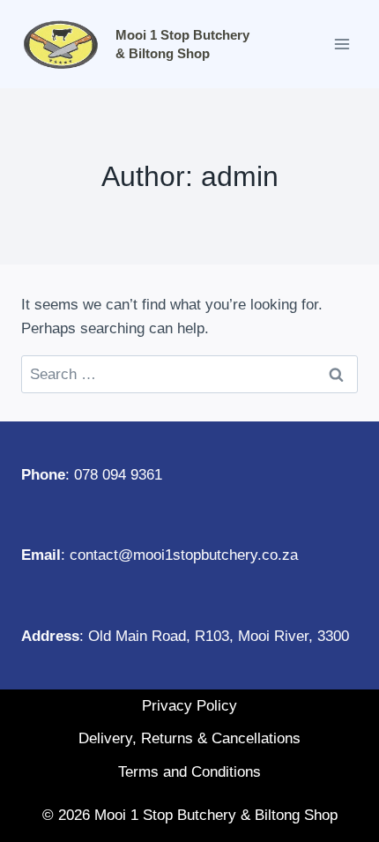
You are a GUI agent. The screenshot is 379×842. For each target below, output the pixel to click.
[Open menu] (341, 43)
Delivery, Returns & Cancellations (189, 738)
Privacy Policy (189, 705)
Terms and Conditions (189, 772)
